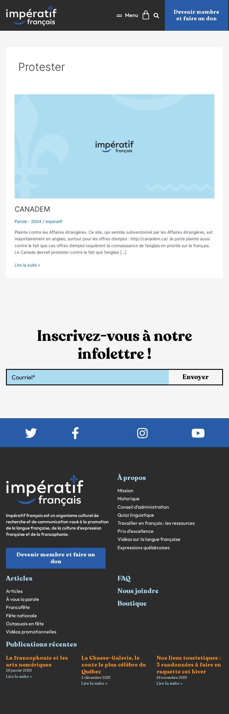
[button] (127, 15)
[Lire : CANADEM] (114, 146)
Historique (128, 498)
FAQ (124, 578)
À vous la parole (22, 599)
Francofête (18, 607)
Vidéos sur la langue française (148, 539)
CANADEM (32, 209)
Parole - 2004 (28, 221)
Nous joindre (138, 591)
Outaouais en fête (25, 624)
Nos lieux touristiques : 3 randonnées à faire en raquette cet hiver (189, 664)
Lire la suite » (27, 264)
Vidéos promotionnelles (31, 632)
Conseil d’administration (143, 507)
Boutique (132, 603)
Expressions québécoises (143, 547)
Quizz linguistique (135, 515)
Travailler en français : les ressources (156, 523)
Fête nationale (21, 615)
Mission (125, 490)
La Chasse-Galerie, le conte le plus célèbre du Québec (113, 664)
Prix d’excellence (135, 531)
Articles (14, 591)
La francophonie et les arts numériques (37, 661)
